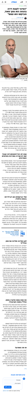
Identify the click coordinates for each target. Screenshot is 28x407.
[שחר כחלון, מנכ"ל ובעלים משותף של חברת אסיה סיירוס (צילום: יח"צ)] (14, 58)
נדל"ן (25, 368)
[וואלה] (14, 2)
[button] (21, 2)
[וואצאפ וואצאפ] (5, 2)
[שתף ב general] (2, 2)
